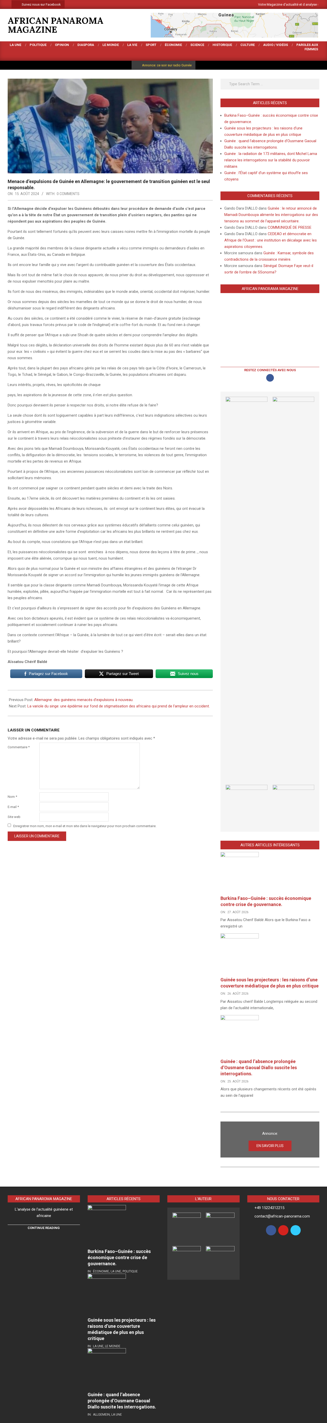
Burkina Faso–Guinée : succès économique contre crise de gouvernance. (119, 1257)
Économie (101, 1271)
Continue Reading (44, 1228)
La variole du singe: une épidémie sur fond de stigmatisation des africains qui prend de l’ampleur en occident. (118, 706)
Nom (12, 797)
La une (116, 1271)
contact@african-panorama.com (282, 1216)
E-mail (13, 807)
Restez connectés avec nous (270, 370)
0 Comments (68, 194)
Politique (130, 1271)
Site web (14, 817)
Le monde (112, 1346)
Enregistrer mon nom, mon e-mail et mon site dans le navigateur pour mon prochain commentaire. (84, 826)
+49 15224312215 (269, 1207)
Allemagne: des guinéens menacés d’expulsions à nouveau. (84, 699)
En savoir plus (270, 1146)
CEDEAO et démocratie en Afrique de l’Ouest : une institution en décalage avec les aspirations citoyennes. (270, 240)
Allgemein (101, 1414)
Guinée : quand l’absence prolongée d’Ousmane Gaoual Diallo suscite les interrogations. (258, 1067)
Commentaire (19, 747)
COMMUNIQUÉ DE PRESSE (289, 227)
